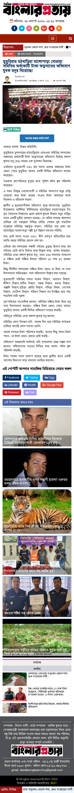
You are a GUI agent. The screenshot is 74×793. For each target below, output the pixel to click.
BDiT (54, 783)
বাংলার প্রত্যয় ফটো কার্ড (37, 138)
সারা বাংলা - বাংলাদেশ (32, 54)
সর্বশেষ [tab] (37, 662)
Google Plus (53, 385)
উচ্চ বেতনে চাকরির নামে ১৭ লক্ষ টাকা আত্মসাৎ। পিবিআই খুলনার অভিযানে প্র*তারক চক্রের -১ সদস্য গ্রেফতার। (47, 691)
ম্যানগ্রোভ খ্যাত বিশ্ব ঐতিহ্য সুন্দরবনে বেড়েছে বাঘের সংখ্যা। (33, 528)
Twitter (33, 377)
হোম (10, 54)
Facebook (12, 377)
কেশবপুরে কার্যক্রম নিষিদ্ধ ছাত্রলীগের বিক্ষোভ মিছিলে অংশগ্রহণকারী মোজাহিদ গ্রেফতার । (33, 441)
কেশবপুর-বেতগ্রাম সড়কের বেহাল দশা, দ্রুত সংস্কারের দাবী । (48, 675)
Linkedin (12, 385)
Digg (51, 377)
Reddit (31, 385)
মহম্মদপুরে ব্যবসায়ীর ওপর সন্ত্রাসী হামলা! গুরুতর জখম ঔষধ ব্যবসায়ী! (35, 482)
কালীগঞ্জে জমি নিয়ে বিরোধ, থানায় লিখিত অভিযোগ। (48, 705)
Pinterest (13, 392)
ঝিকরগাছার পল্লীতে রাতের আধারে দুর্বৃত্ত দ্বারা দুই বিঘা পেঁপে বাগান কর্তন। (35, 652)
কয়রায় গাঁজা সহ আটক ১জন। (23, 613)
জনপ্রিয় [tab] (37, 669)
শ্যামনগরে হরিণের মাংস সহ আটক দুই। (29, 571)
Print (31, 392)
